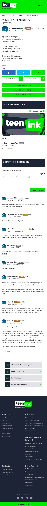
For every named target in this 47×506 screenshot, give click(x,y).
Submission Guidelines (32, 449)
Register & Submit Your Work (33, 443)
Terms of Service (6, 436)
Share (4, 69)
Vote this (36, 79)
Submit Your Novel (30, 446)
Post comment (38, 190)
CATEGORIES (23, 504)
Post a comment (23, 85)
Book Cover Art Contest (9, 472)
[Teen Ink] (12, 5)
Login (41, 174)
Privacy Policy (6, 433)
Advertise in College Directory (34, 423)
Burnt (4, 138)
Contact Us (5, 420)
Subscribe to (21, 365)
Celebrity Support (7, 425)
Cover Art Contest (7, 469)
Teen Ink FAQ (5, 431)
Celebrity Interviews (7, 428)
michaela (10, 302)
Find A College (15, 378)
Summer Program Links (32, 472)
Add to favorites (23, 90)
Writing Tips (28, 454)
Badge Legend (29, 485)
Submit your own (23, 95)
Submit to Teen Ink (17, 371)
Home (4, 15)
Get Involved (29, 456)
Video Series (29, 482)
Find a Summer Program (18, 384)
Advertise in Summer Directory (34, 425)
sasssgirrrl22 (12, 198)
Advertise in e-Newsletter (32, 431)
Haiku (20, 15)
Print (5, 65)
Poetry (12, 15)
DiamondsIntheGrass (15, 214)
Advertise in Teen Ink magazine (34, 418)
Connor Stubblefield (11, 143)
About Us (4, 418)
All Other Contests (7, 475)
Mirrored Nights (32, 15)
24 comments (8, 149)
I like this (13, 79)
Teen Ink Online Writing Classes (34, 477)
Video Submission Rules (32, 451)
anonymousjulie (18, 28)
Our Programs (6, 423)
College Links (29, 474)
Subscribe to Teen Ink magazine (34, 459)
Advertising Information (32, 420)
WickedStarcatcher (14, 229)
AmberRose (11, 245)
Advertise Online (30, 428)
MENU (39, 6)
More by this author (15, 31)
